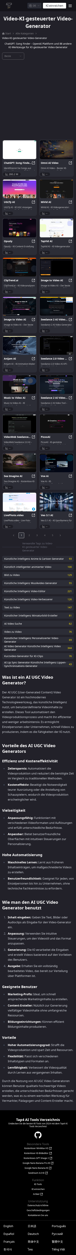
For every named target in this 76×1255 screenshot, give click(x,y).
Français (9, 1242)
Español (9, 1234)
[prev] (13, 535)
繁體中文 (57, 1242)
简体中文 (33, 1242)
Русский (57, 1234)
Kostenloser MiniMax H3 (36, 1148)
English (8, 1226)
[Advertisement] (38, 100)
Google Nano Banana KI (36, 1168)
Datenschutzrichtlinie (38, 1205)
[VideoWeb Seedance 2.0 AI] (19, 423)
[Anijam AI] (19, 345)
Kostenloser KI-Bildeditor (36, 1153)
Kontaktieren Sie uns (38, 1215)
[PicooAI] (56, 423)
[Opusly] (19, 228)
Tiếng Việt (58, 1249)
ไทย (30, 1249)
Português (59, 1226)
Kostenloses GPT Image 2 (36, 1158)
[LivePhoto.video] (19, 502)
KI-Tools (38, 1184)
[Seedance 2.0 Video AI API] (56, 345)
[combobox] (34, 5)
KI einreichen (38, 1189)
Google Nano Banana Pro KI (36, 1163)
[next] (60, 535)
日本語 (32, 1226)
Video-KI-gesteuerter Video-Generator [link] (24, 38)
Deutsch (33, 1234)
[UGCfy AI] (19, 189)
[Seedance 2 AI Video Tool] (56, 384)
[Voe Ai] (56, 463)
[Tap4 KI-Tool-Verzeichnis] (9, 6)
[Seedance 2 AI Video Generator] (56, 306)
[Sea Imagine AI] (19, 463)
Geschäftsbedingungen (38, 1210)
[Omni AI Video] (56, 149)
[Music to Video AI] (19, 384)
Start (8, 33)
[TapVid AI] (56, 228)
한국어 (8, 1249)
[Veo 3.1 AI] (56, 502)
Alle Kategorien (25, 33)
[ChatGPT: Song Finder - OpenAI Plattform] (19, 149)
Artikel (36, 1194)
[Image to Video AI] (56, 267)
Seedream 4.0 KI (36, 1173)
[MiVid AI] (56, 189)
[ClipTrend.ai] (19, 267)
